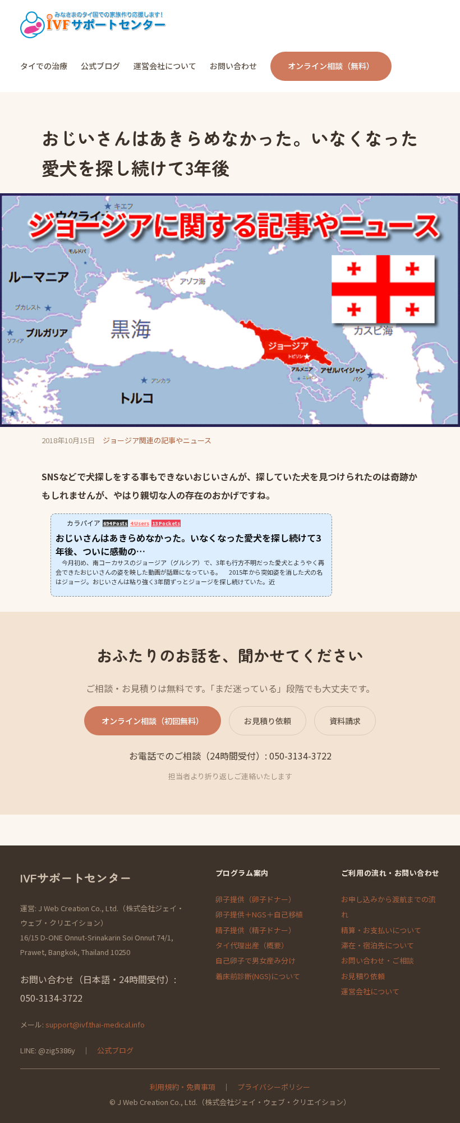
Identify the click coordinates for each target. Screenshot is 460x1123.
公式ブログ (115, 1050)
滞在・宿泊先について (377, 945)
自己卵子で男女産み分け (255, 960)
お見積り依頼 (267, 720)
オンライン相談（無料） (331, 65)
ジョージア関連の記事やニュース (157, 440)
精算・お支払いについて (381, 930)
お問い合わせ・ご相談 (377, 960)
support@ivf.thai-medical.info (95, 1024)
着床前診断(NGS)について (257, 976)
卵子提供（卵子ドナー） (255, 899)
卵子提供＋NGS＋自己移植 (259, 914)
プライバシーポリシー (273, 1086)
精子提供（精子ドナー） (255, 930)
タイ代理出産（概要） (251, 945)
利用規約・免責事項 (182, 1086)
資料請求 (345, 720)
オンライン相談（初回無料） (153, 720)
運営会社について (370, 991)
